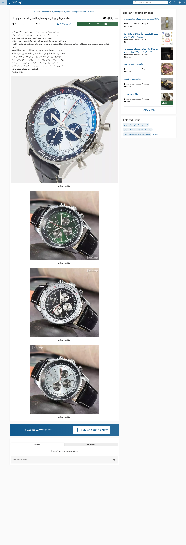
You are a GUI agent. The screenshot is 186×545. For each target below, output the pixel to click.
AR (183, 2)
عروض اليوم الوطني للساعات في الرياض (137, 134)
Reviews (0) (91, 444)
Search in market (145, 2)
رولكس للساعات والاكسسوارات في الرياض (137, 129)
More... (156, 134)
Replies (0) (37, 444)
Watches (91, 11)
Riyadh (66, 11)
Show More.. (149, 109)
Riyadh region (57, 11)
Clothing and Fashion (78, 11)
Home (36, 11)
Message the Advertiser (96, 24)
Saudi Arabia (45, 11)
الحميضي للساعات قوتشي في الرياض (136, 125)
